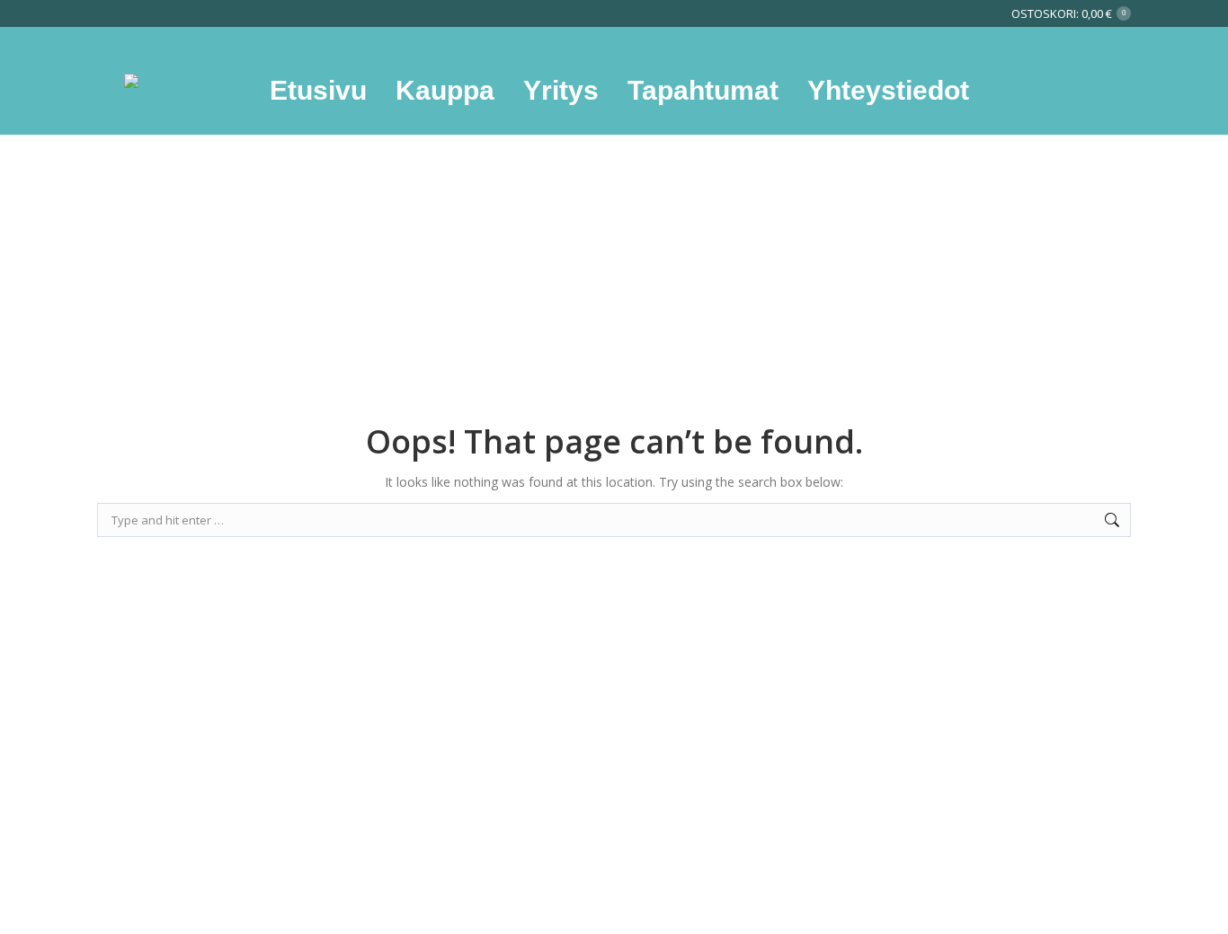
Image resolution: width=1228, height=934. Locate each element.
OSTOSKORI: (1068, 13)
